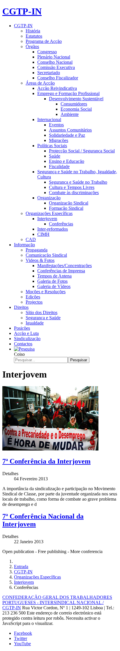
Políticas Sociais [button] (52, 145)
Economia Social (76, 109)
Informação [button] (24, 244)
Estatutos (34, 36)
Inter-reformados (52, 229)
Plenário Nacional (53, 56)
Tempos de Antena (54, 275)
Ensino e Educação (66, 161)
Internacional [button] (49, 119)
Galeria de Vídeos (53, 286)
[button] (24, 349)
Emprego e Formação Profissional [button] (68, 93)
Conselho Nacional (55, 62)
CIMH (43, 234)
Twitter (20, 638)
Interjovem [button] (47, 218)
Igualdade (35, 322)
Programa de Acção (44, 41)
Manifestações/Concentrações (64, 265)
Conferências (61, 223)
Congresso (47, 51)
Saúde (54, 156)
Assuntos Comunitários (70, 129)
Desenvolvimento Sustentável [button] (76, 98)
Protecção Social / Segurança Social (82, 150)
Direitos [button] (21, 307)
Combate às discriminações (74, 192)
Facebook (23, 633)
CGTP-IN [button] (23, 25)
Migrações (58, 140)
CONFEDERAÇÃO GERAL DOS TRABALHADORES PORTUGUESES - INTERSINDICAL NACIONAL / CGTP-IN (57, 602)
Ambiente (70, 114)
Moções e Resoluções (46, 291)
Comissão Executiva (56, 67)
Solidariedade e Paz (67, 135)
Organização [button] (49, 197)
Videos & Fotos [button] (40, 260)
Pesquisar (78, 360)
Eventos (56, 124)
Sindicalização (27, 338)
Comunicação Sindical (46, 255)
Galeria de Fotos (52, 281)
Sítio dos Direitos (41, 312)
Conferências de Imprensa (61, 270)
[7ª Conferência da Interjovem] (50, 448)
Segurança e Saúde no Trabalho (78, 182)
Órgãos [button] (32, 46)
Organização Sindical (68, 202)
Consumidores (74, 103)
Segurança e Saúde (43, 317)
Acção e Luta (26, 333)
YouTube (22, 643)
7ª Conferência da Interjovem (46, 461)
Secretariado (48, 72)
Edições (33, 296)
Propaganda (36, 249)
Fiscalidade (59, 166)
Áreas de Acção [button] (40, 83)
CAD (31, 239)
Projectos (34, 302)
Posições (22, 328)
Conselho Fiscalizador (57, 77)
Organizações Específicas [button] (49, 213)
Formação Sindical (66, 208)
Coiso (19, 354)
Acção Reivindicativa (57, 88)
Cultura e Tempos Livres (71, 187)
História (33, 30)
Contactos (23, 343)
